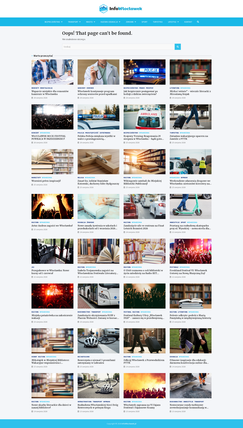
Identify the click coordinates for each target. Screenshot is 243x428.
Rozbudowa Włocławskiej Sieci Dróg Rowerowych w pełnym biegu (98, 406)
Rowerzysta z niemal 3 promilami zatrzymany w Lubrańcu (96, 361)
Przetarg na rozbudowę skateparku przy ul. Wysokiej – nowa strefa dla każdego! (189, 228)
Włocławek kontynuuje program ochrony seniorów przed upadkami (97, 92)
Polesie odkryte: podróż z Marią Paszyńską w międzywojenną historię (190, 317)
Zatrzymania (105, 133)
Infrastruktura (85, 402)
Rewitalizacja (46, 88)
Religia (81, 177)
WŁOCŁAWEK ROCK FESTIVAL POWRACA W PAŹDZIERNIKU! (49, 137)
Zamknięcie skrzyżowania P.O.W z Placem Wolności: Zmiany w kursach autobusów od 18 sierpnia (98, 318)
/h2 (33, 267)
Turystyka (158, 22)
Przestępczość (91, 133)
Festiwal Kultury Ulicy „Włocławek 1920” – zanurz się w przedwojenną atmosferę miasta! (143, 318)
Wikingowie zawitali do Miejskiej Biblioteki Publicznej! (143, 182)
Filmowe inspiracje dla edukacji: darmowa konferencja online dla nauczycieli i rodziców (188, 363)
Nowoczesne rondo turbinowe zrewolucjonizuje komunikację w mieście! (188, 408)
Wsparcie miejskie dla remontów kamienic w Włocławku (50, 92)
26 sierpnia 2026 (40, 97)
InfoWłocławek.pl (129, 423)
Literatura (174, 88)
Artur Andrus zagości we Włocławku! (52, 225)
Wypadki (184, 177)
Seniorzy (81, 88)
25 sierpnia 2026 (132, 142)
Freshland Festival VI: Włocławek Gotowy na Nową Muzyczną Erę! (188, 272)
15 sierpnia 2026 (178, 322)
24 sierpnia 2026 (86, 232)
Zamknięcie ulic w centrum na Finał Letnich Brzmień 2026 (144, 227)
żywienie (90, 222)
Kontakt (188, 22)
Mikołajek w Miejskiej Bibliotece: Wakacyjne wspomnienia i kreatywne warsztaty (50, 363)
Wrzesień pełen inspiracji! (46, 181)
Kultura (127, 177)
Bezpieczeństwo (52, 22)
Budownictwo (84, 312)
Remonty (35, 88)
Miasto (89, 22)
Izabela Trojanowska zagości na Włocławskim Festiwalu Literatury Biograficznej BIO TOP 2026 (97, 273)
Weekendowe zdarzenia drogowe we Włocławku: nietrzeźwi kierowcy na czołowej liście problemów (190, 184)
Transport (73, 22)
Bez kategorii (84, 357)
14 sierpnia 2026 (132, 366)
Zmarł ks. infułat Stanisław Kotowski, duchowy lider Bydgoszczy (98, 182)
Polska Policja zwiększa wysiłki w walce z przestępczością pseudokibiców (96, 139)
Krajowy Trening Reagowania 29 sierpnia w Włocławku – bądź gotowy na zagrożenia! (144, 139)
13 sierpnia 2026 (86, 411)
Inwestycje (175, 222)
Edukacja (82, 222)
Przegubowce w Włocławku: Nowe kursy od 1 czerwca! (50, 272)
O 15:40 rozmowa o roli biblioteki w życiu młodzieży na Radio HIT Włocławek (143, 273)
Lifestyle (172, 22)
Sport (144, 22)
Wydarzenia (185, 88)
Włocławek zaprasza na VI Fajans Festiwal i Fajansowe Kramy (142, 406)
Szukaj (178, 47)
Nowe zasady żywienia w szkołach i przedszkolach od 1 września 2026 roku (97, 228)
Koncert (35, 133)
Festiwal (127, 312)
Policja (81, 133)
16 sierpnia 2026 (132, 322)
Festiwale (174, 267)
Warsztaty (36, 177)
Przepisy (149, 88)
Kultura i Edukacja (109, 22)
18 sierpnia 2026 (40, 322)
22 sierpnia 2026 (178, 232)
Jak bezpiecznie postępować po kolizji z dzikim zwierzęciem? (141, 92)
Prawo (142, 88)
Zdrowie (130, 22)
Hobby (34, 357)
